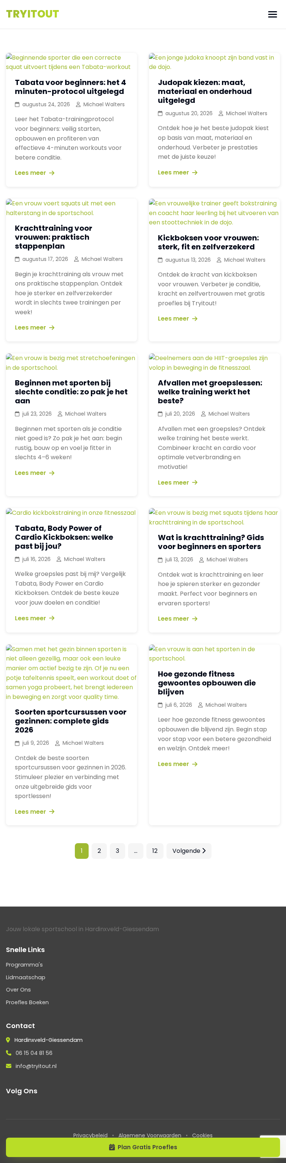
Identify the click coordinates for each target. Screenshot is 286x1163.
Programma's (24, 964)
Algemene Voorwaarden (149, 1135)
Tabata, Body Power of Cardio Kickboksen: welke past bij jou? (64, 537)
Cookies (202, 1135)
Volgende (187, 851)
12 (155, 851)
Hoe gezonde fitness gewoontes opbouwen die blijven (207, 683)
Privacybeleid (90, 1135)
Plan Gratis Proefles (147, 1147)
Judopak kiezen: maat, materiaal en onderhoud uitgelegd (205, 91)
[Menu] (272, 14)
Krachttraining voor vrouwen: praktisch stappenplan (53, 237)
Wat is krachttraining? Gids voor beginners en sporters (211, 542)
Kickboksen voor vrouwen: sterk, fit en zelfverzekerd (208, 242)
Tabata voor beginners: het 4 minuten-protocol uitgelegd (70, 87)
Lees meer (30, 172)
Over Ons (18, 989)
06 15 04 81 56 (34, 1053)
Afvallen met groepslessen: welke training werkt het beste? (210, 392)
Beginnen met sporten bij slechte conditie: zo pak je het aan (71, 392)
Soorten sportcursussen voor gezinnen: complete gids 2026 (71, 721)
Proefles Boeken (27, 1002)
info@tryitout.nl (36, 1066)
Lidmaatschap (25, 977)
